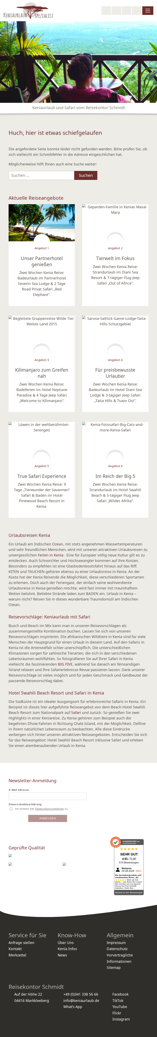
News (62, 955)
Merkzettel (17, 955)
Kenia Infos (67, 948)
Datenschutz (117, 948)
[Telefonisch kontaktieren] (116, 10)
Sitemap (114, 967)
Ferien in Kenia (51, 555)
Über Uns (66, 942)
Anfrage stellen (21, 942)
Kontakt (15, 948)
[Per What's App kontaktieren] (126, 10)
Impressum (116, 942)
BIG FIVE (65, 664)
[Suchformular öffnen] (106, 10)
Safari (76, 712)
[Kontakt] (137, 10)
